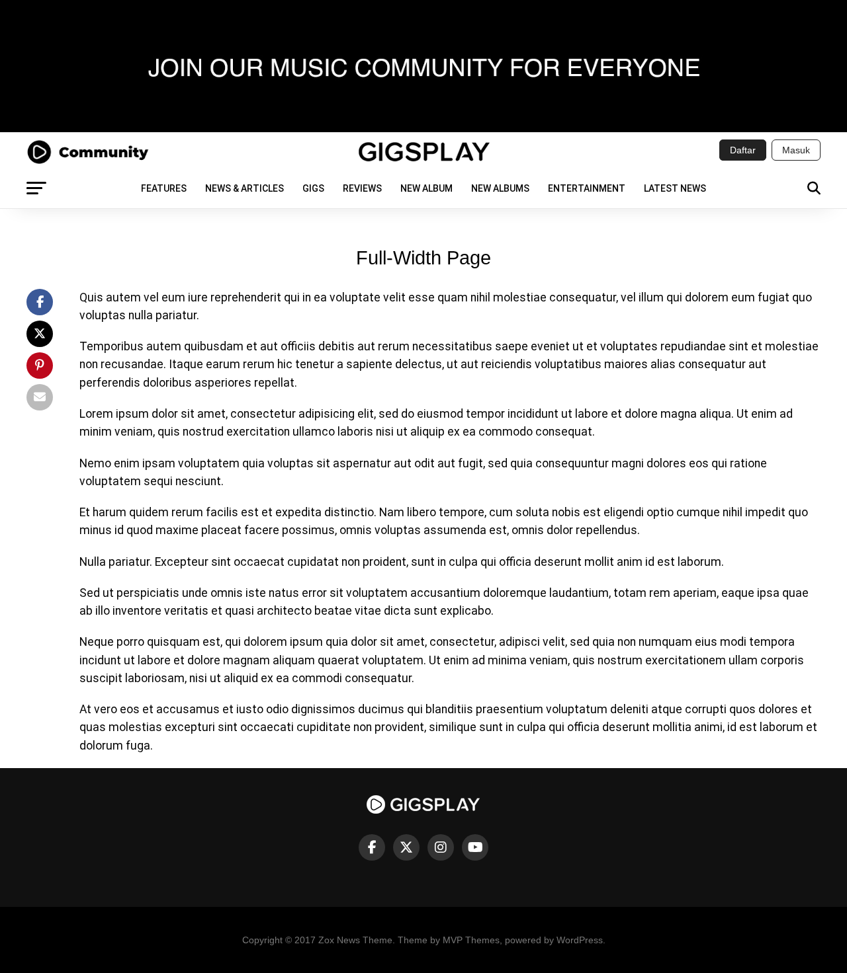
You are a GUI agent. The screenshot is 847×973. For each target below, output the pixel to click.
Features (164, 188)
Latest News (675, 188)
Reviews (362, 188)
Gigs (313, 188)
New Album (426, 188)
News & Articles (244, 188)
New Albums (500, 188)
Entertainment (586, 188)
